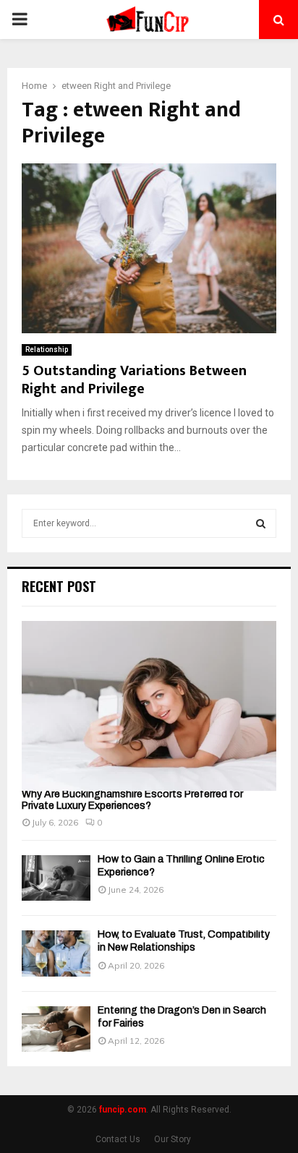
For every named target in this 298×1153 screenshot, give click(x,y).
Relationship (46, 349)
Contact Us (117, 1139)
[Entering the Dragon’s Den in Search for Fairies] (56, 1029)
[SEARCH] (260, 523)
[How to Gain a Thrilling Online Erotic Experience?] (56, 878)
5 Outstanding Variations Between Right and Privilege (134, 380)
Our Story (172, 1139)
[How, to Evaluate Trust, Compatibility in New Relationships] (56, 953)
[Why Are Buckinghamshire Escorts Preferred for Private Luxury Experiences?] (149, 706)
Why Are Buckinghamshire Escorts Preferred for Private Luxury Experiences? (132, 800)
